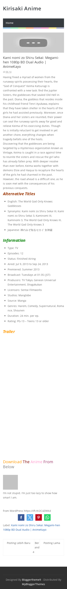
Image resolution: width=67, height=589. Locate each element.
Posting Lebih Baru (18, 543)
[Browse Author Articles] (10, 488)
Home (9, 23)
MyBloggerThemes (33, 584)
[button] (21, 517)
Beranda (36, 547)
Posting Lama (52, 543)
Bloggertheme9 (31, 579)
